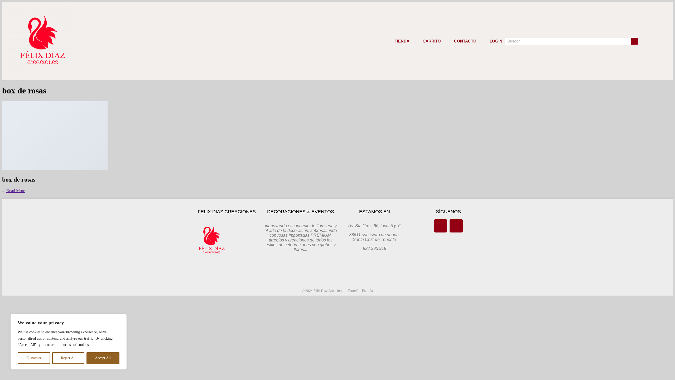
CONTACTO (465, 41)
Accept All (103, 358)
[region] (69, 341)
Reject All (68, 358)
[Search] (634, 41)
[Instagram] (456, 225)
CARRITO (432, 41)
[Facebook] (440, 225)
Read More (15, 190)
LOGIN (496, 41)
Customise (34, 358)
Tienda (402, 41)
